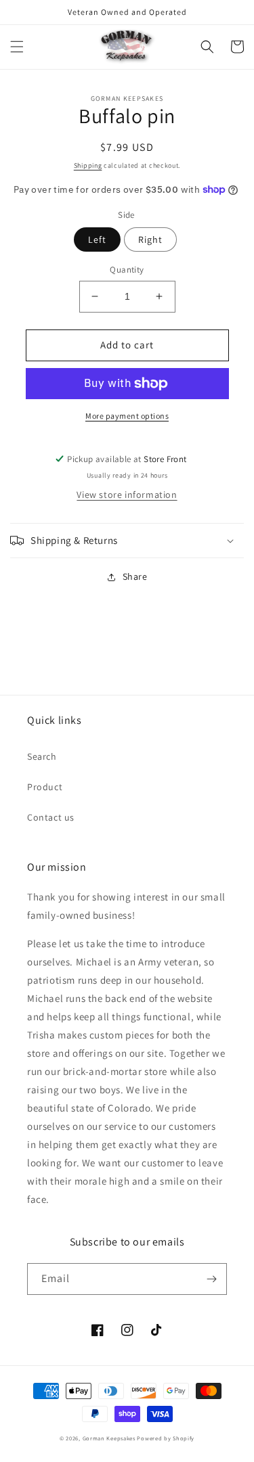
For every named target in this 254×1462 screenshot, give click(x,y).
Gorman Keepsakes (109, 1438)
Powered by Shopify (165, 1438)
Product (44, 787)
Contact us (51, 817)
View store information (127, 494)
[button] (17, 47)
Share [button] (135, 576)
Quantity (127, 269)
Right (150, 239)
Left (97, 239)
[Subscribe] (211, 1279)
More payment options (127, 416)
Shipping (88, 165)
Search (42, 756)
